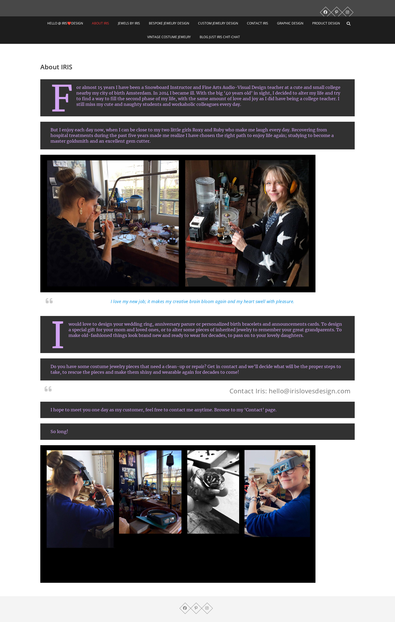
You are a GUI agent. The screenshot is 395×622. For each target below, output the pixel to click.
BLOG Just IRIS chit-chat (220, 37)
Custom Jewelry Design (218, 23)
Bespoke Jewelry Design (169, 23)
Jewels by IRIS (129, 23)
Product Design (326, 23)
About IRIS (100, 23)
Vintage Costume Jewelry (169, 37)
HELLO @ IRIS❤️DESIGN (65, 23)
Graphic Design (290, 23)
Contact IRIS (257, 23)
